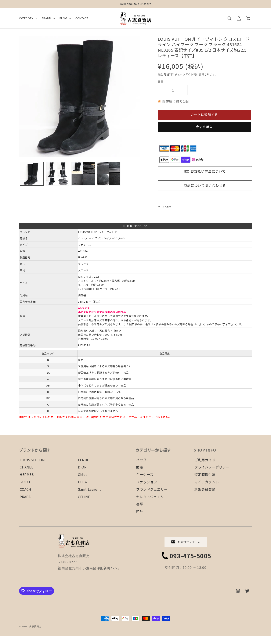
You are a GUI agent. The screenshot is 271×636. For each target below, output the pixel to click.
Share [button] (167, 207)
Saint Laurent (89, 489)
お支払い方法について (208, 171)
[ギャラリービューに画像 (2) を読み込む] (57, 174)
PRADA (25, 496)
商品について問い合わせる (205, 185)
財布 (139, 467)
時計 (139, 511)
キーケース (144, 474)
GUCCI (25, 481)
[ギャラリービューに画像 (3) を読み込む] (83, 174)
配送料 (168, 74)
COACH (25, 489)
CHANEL (26, 467)
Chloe (83, 474)
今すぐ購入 (204, 127)
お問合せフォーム (189, 542)
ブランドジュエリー (151, 489)
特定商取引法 (205, 474)
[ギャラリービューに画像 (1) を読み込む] (32, 174)
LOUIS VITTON (32, 459)
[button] (28, 18)
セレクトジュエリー (151, 496)
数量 (160, 82)
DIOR (82, 467)
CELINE (84, 496)
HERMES (27, 474)
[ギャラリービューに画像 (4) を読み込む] (108, 174)
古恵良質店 (35, 626)
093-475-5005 (190, 555)
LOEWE (84, 481)
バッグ (141, 459)
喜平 (139, 503)
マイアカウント (206, 481)
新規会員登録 (205, 489)
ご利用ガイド (205, 459)
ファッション (146, 481)
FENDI (83, 459)
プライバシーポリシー (212, 467)
